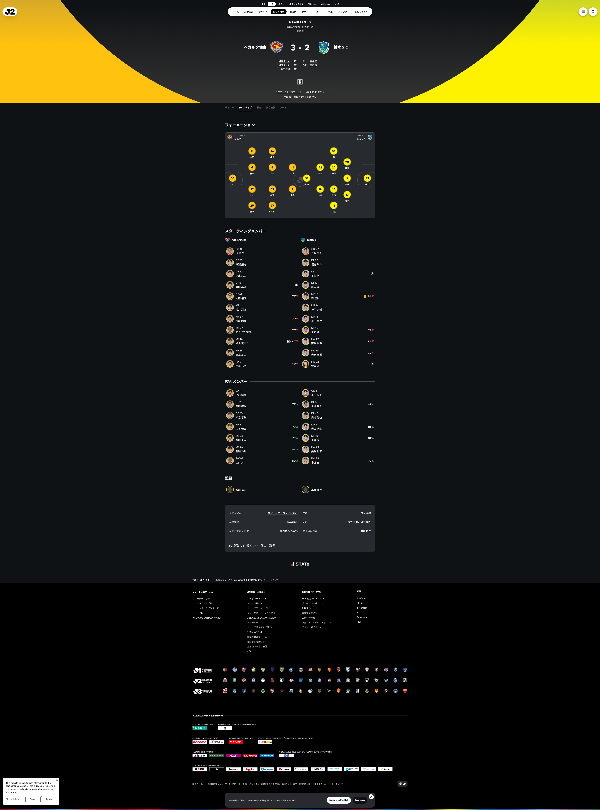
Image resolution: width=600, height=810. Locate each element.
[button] (583, 11)
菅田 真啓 (285, 69)
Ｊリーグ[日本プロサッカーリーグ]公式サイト (221, 784)
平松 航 (313, 61)
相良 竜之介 (284, 61)
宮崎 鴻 (313, 65)
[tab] (229, 107)
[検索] (593, 11)
